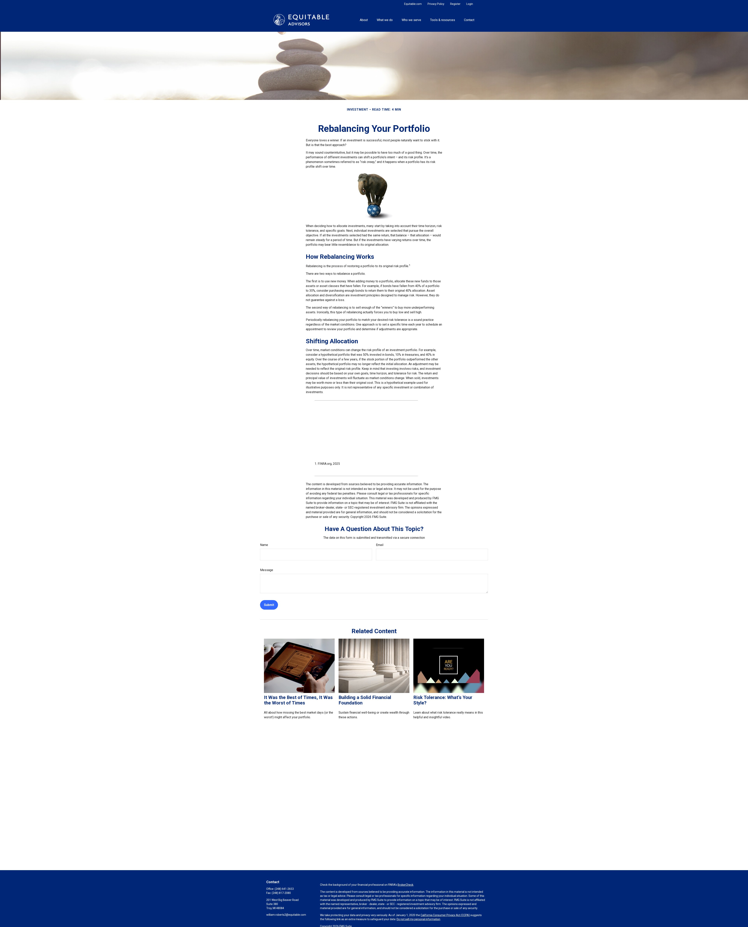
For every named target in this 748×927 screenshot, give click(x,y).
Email (379, 545)
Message (266, 570)
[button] (363, 19)
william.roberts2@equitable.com (286, 914)
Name (264, 545)
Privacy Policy (436, 3)
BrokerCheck (405, 884)
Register (455, 3)
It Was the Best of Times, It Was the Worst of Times (298, 700)
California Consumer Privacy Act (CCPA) (445, 915)
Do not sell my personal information (418, 919)
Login (469, 3)
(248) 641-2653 (284, 888)
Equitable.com (413, 3)
